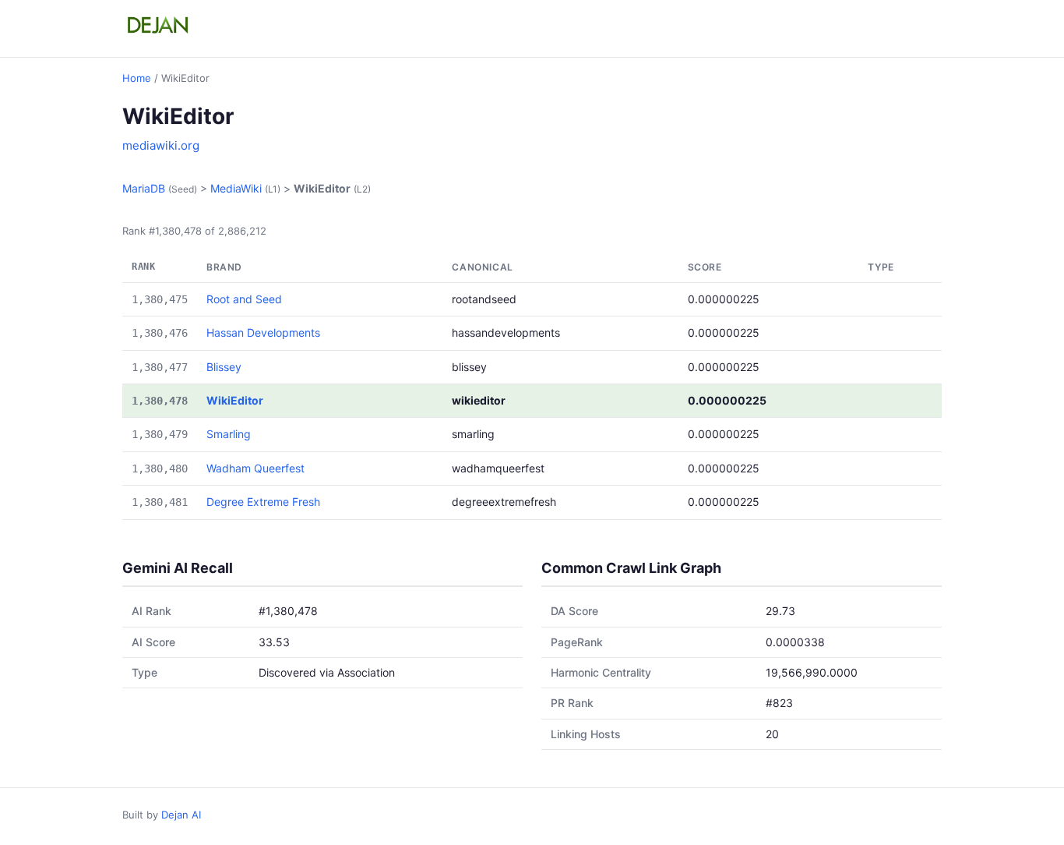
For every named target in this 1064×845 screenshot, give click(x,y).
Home (136, 78)
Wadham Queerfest (255, 468)
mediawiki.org (160, 145)
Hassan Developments (263, 332)
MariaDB (143, 188)
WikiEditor (234, 400)
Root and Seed (244, 299)
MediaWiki (236, 188)
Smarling (228, 433)
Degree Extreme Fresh (263, 501)
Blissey (223, 366)
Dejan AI (181, 814)
